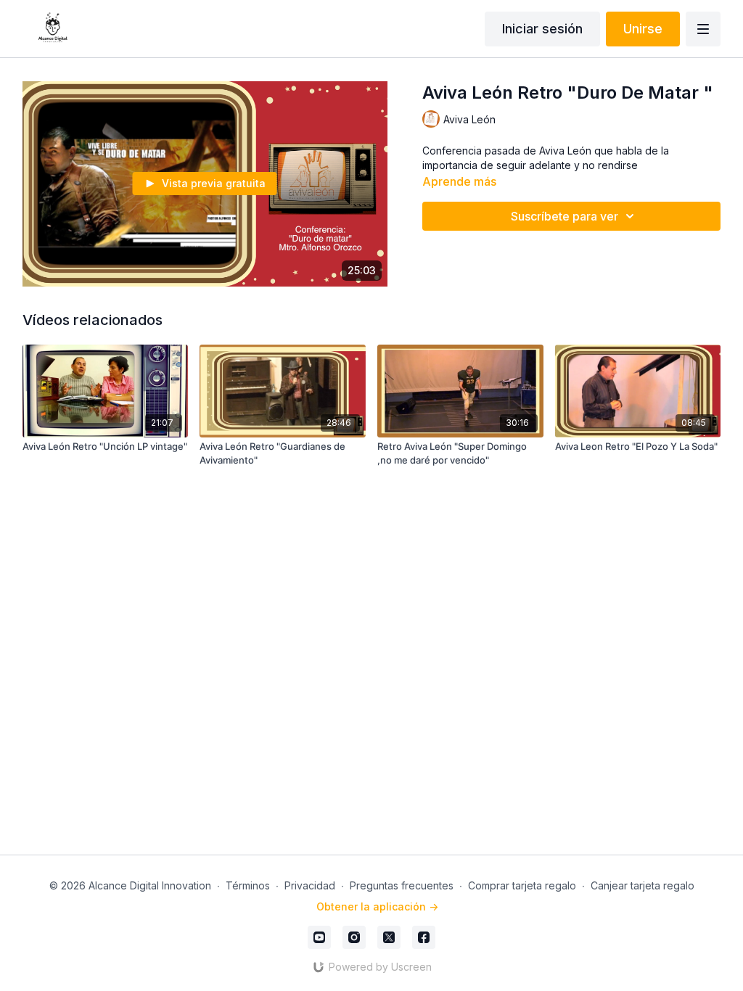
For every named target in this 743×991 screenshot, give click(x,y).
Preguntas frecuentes (401, 885)
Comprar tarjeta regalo (522, 885)
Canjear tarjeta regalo (642, 885)
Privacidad (309, 885)
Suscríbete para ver (564, 216)
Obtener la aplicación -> (377, 906)
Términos (248, 885)
